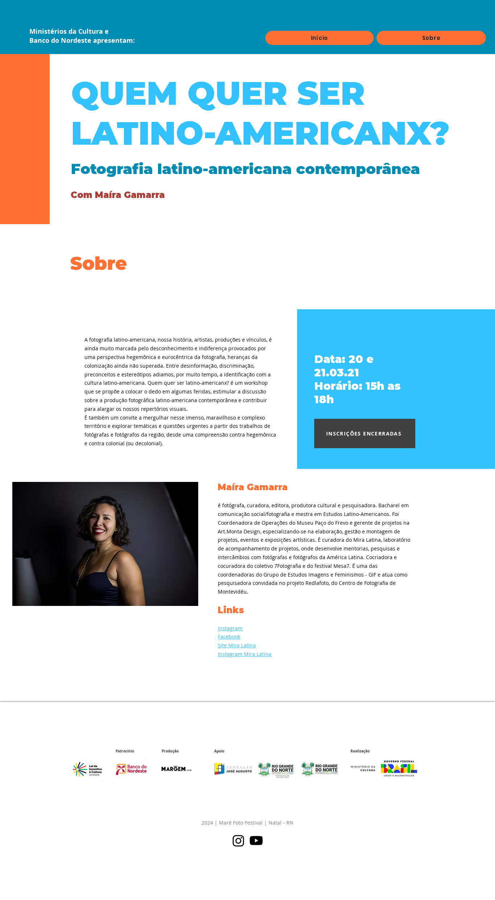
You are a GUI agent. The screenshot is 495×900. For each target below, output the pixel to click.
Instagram (230, 628)
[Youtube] (256, 840)
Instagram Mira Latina (244, 654)
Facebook (229, 636)
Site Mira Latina (237, 645)
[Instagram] (238, 840)
